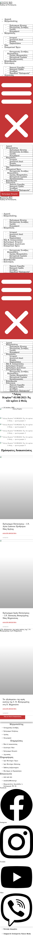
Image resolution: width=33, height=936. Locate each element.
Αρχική (7, 19)
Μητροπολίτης (11, 21)
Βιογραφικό (14, 31)
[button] (16, 109)
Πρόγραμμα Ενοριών (13, 242)
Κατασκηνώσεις (16, 59)
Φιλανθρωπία (10, 61)
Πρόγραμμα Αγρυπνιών (14, 244)
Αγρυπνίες (9, 75)
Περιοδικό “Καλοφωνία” (20, 73)
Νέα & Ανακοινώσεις (13, 240)
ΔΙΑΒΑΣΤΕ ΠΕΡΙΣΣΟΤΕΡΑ (9, 533)
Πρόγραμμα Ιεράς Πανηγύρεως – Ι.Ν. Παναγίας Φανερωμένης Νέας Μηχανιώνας (16, 615)
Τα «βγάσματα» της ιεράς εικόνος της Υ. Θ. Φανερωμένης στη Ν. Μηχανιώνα (16, 702)
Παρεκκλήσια (15, 43)
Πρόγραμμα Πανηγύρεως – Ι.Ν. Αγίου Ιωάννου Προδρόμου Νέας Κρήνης (16, 526)
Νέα (6, 45)
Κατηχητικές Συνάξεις (19, 27)
